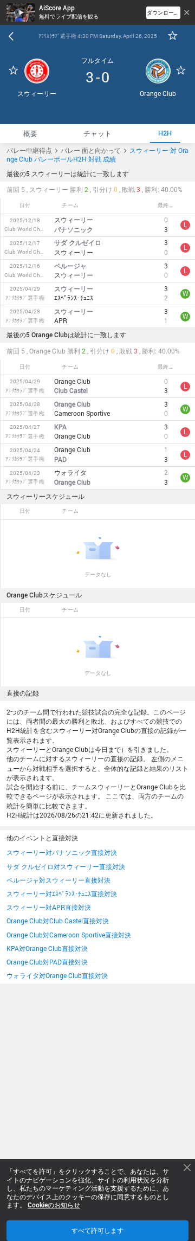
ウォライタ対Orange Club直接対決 (57, 976)
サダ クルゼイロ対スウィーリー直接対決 (65, 867)
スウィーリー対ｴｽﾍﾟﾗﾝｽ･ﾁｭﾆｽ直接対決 (61, 894)
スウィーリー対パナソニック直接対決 (61, 852)
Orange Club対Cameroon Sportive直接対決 (68, 935)
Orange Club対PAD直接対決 (47, 962)
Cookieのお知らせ (54, 1205)
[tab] (30, 133)
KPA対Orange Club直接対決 (47, 948)
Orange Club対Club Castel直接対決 (57, 921)
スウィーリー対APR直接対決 (48, 907)
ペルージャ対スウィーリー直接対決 (58, 880)
